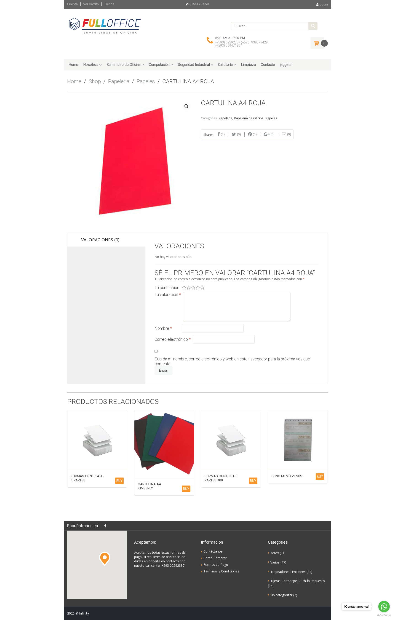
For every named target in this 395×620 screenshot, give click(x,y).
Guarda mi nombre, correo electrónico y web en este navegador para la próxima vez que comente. (232, 361)
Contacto (268, 64)
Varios (275, 562)
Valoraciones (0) (100, 240)
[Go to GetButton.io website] (384, 615)
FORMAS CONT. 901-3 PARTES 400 (221, 478)
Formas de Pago (215, 564)
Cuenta (72, 4)
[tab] (106, 240)
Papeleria (118, 81)
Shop (95, 81)
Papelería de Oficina (249, 118)
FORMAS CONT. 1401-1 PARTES (87, 478)
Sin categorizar (281, 595)
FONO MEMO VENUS (287, 476)
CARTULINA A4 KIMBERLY (149, 486)
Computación (159, 64)
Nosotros (90, 64)
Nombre (163, 328)
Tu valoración (168, 294)
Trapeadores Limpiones (288, 571)
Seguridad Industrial (194, 64)
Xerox (274, 553)
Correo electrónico (173, 339)
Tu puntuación (167, 287)
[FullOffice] (104, 25)
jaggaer (286, 64)
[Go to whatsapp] (384, 606)
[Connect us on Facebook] (106, 525)
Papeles (146, 81)
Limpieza (248, 64)
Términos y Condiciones (221, 571)
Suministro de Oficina (124, 64)
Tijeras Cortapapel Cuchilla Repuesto (297, 581)
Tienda (109, 4)
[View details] (97, 440)
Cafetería (225, 64)
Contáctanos (212, 551)
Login (324, 4)
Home (73, 64)
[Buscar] (313, 26)
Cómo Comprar (215, 558)
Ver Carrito (91, 4)
